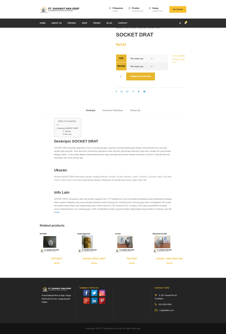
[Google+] (86, 301)
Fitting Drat (141, 28)
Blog (109, 23)
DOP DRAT (56, 258)
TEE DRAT (131, 258)
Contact (123, 23)
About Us (57, 23)
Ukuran (68, 131)
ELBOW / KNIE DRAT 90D (169, 258)
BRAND (121, 66)
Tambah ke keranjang (140, 76)
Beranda (119, 28)
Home (43, 23)
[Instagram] (102, 293)
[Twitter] (94, 293)
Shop (84, 23)
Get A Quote (178, 9)
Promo (97, 23)
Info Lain (68, 134)
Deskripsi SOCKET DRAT (68, 128)
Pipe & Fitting (130, 28)
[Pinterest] (102, 301)
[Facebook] (86, 293)
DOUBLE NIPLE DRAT (94, 258)
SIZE (121, 58)
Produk (72, 23)
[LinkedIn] (94, 301)
